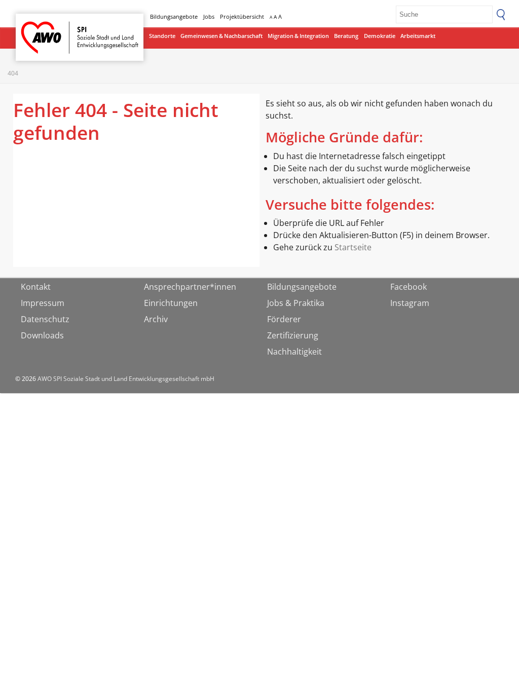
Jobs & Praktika (295, 303)
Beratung (346, 36)
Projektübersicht (242, 16)
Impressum (42, 303)
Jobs (208, 16)
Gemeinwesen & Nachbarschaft (221, 36)
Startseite (42, 28)
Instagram (409, 303)
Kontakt (36, 286)
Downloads (42, 335)
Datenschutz (45, 319)
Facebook (408, 286)
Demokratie (379, 36)
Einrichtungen (171, 303)
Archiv (156, 319)
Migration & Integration (298, 36)
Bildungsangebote (174, 16)
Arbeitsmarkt (417, 36)
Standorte (162, 36)
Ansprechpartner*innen (190, 286)
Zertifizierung (292, 335)
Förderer (284, 319)
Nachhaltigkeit (294, 351)
